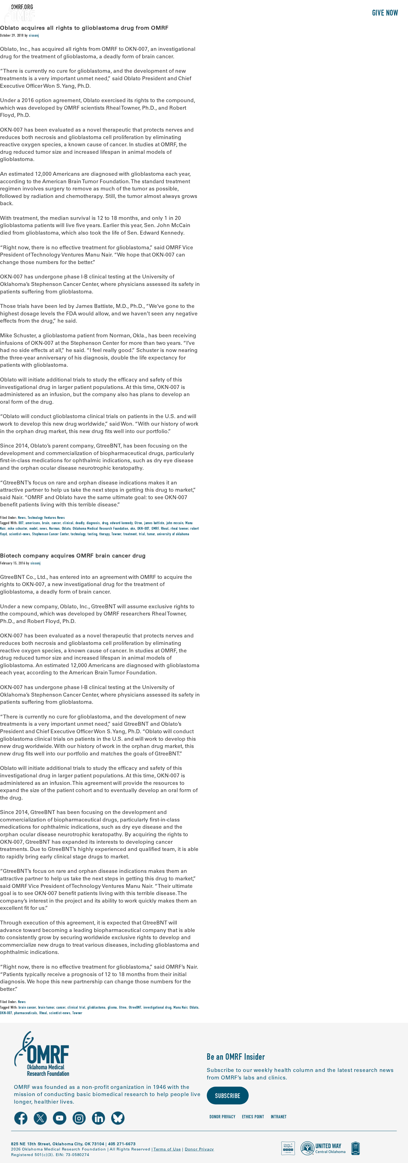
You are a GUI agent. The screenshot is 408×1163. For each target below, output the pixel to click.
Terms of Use (167, 1149)
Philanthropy (343, 14)
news (43, 529)
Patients (303, 14)
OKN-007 (143, 529)
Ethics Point (253, 1117)
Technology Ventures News (46, 518)
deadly (79, 523)
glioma (112, 1008)
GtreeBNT (135, 1008)
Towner (116, 534)
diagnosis (93, 523)
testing (92, 534)
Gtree (138, 523)
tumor (151, 534)
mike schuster (17, 529)
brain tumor (46, 1008)
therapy (104, 534)
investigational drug (157, 1008)
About (246, 14)
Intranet (279, 1117)
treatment (130, 534)
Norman (54, 529)
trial (142, 534)
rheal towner (179, 529)
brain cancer (27, 1008)
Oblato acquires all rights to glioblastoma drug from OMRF (84, 27)
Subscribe (227, 1096)
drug (105, 523)
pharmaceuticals (25, 1013)
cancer (56, 523)
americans (33, 523)
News (22, 518)
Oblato (66, 529)
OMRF (155, 529)
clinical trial (76, 1008)
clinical (68, 523)
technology (78, 534)
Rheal (165, 529)
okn (132, 529)
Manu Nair (180, 1008)
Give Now (385, 14)
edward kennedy (121, 523)
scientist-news (19, 534)
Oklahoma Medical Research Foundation (100, 529)
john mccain (175, 523)
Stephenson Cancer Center (50, 534)
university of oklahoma (173, 534)
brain (45, 523)
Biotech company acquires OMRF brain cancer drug (73, 555)
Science (273, 14)
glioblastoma (96, 1008)
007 (21, 523)
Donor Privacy (222, 1117)
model (33, 529)
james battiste (154, 523)
